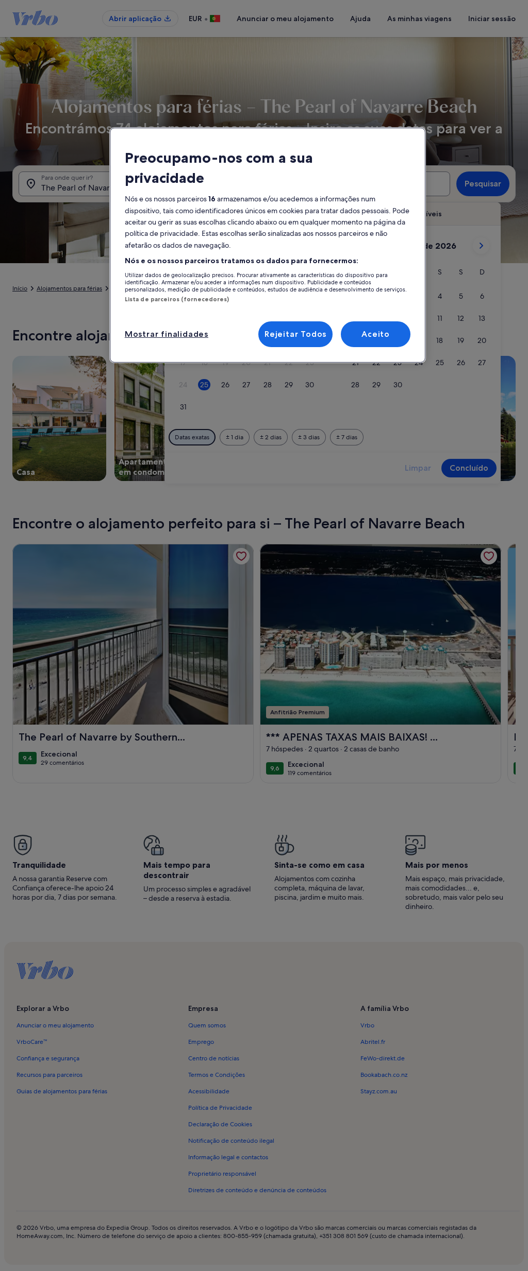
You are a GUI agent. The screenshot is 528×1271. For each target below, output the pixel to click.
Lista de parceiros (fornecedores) (177, 299)
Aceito (375, 334)
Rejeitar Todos (295, 334)
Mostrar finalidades (166, 334)
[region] (267, 245)
